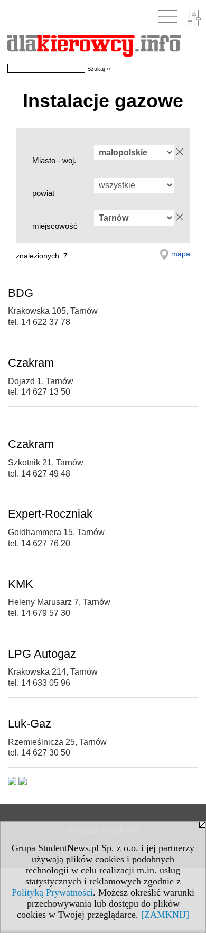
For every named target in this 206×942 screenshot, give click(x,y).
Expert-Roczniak (50, 513)
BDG (20, 293)
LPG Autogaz (42, 653)
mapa (180, 253)
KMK (20, 584)
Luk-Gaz (29, 723)
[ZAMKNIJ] (165, 914)
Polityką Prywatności (52, 892)
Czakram (31, 362)
